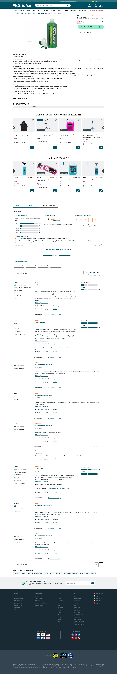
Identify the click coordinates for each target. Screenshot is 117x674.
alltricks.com (99, 596)
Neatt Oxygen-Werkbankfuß (44, 135)
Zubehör (93, 573)
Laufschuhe (77, 600)
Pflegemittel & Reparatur (34, 573)
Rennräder (77, 610)
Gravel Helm (77, 617)
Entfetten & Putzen (19, 573)
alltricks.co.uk (99, 593)
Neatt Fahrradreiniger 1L (89, 179)
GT (58, 609)
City (34, 10)
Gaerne (59, 610)
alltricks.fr (98, 595)
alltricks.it (98, 600)
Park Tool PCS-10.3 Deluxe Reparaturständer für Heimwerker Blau (93, 136)
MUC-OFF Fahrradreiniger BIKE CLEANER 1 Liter (44, 179)
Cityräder (76, 603)
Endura (59, 596)
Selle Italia (60, 607)
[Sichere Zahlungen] (43, 636)
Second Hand (82, 10)
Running (46, 10)
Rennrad (22, 10)
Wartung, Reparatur (38, 13)
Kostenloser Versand (74, 1)
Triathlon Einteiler (78, 614)
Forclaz (60, 612)
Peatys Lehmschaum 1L (20, 179)
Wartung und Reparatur (71, 573)
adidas (59, 593)
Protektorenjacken (79, 621)
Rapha (59, 619)
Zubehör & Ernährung (70, 10)
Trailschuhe (77, 602)
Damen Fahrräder (78, 596)
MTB (15, 10)
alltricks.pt (99, 602)
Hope (78, 15)
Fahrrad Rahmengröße (41, 603)
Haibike (59, 595)
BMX (39, 10)
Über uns (16, 593)
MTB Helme (77, 595)
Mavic (59, 598)
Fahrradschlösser (79, 624)
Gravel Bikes (77, 609)
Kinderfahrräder (78, 623)
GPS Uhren (77, 612)
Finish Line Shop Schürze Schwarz (22, 135)
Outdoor (53, 10)
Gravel (28, 10)
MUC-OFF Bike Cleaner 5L (66, 135)
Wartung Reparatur (55, 573)
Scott (59, 621)
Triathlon (60, 10)
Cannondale (61, 616)
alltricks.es (99, 598)
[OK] (92, 583)
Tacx (59, 602)
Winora (59, 617)
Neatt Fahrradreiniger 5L (66, 179)
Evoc (59, 614)
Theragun (60, 600)
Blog (15, 609)
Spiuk (59, 603)
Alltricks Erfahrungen (19, 602)
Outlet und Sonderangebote (96, 10)
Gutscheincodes (18, 605)
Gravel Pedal (77, 619)
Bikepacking (77, 607)
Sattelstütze (77, 616)
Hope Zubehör (84, 573)
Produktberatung (39, 602)
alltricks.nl (99, 603)
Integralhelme (77, 598)
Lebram (60, 605)
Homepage (16, 13)
